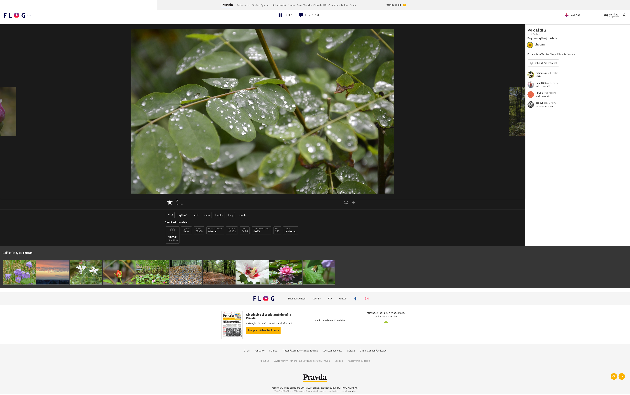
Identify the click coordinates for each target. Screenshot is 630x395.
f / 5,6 (245, 230)
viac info (351, 391)
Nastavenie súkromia (359, 360)
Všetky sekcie (394, 5)
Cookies (339, 360)
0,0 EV (261, 230)
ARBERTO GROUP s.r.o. (346, 388)
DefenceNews (348, 5)
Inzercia (273, 350)
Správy (256, 5)
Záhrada (317, 5)
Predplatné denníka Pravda (263, 330)
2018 (170, 215)
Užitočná (328, 5)
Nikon (186, 230)
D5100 (199, 230)
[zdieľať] (353, 202)
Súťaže (351, 350)
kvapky (219, 215)
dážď (195, 215)
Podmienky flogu (296, 298)
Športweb (266, 5)
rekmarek (541, 73)
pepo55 (540, 102)
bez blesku (290, 230)
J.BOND (539, 92)
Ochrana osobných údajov (373, 350)
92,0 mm (215, 230)
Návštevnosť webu (332, 350)
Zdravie (291, 5)
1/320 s (232, 230)
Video (337, 5)
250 (277, 230)
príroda (242, 215)
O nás (247, 350)
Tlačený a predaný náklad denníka (300, 350)
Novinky (317, 298)
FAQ (330, 298)
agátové (182, 215)
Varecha (307, 5)
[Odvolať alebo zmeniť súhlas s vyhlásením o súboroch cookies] (614, 376)
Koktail (282, 5)
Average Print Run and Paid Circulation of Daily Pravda (302, 360)
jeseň (207, 215)
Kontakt (343, 298)
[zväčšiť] (346, 202)
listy (230, 215)
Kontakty (259, 350)
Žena (299, 5)
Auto (275, 5)
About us (264, 360)
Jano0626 (541, 83)
